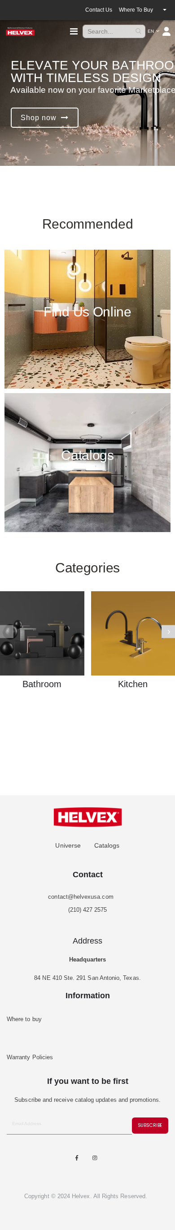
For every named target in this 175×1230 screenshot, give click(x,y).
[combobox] (114, 31)
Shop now (39, 117)
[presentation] (168, 631)
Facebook (76, 1158)
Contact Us (98, 10)
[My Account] (167, 31)
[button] (153, 31)
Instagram (95, 1158)
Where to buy (136, 10)
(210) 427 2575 (87, 909)
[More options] (164, 10)
